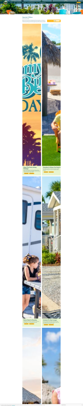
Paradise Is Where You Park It (51, 167)
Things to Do (24, 2)
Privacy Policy (13, 405)
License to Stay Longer (50, 320)
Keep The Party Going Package (30, 168)
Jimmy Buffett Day (42, 2)
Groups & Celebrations (31, 2)
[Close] (82, 405)
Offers (37, 2)
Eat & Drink (19, 2)
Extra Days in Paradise (30, 320)
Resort (11, 2)
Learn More (27, 173)
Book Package (32, 173)
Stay (14, 2)
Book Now (78, 2)
